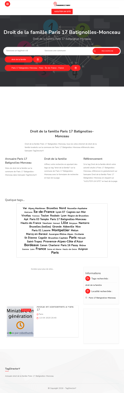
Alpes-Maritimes (36, 208)
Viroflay (26, 215)
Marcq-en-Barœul (37, 234)
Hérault (81, 237)
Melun (74, 230)
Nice (78, 226)
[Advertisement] (62, 108)
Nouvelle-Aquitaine (77, 208)
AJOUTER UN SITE (62, 11)
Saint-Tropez (34, 241)
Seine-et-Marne (54, 249)
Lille (64, 223)
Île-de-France (44, 212)
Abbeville (68, 226)
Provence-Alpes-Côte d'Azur (63, 241)
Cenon (43, 245)
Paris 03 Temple (39, 219)
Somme (25, 249)
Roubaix (55, 215)
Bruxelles (52, 208)
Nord (62, 208)
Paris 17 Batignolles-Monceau (68, 219)
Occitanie (79, 234)
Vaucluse (47, 223)
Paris (73, 237)
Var (25, 208)
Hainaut (56, 223)
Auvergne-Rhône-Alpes (61, 234)
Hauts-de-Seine (70, 249)
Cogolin (42, 237)
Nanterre (84, 223)
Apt (26, 219)
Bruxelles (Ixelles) (40, 226)
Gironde (57, 226)
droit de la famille (93, 285)
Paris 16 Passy (69, 245)
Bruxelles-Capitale (58, 237)
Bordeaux (31, 245)
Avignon (83, 249)
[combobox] (23, 50)
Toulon (45, 215)
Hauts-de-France (31, 223)
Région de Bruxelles (78, 215)
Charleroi (54, 245)
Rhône (82, 245)
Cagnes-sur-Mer (76, 212)
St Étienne (30, 237)
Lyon (63, 215)
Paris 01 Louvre (41, 230)
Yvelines (36, 216)
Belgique (73, 223)
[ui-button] (38, 59)
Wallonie (28, 212)
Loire (32, 249)
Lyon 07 (60, 212)
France (41, 249)
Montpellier (61, 230)
